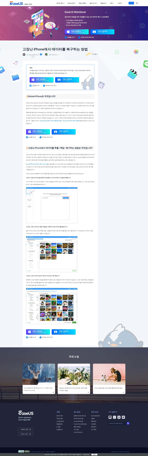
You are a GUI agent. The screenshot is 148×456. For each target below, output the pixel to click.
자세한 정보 (86, 454)
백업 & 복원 (82, 3)
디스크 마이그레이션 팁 (80, 424)
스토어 (120, 3)
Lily (27, 54)
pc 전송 (58, 426)
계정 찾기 (93, 426)
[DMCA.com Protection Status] (27, 451)
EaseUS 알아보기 (95, 415)
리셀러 (93, 418)
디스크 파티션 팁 (78, 421)
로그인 (131, 3)
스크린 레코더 (60, 421)
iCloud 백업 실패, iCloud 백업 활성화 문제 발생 (108, 388)
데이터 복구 (60, 3)
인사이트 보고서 (78, 432)
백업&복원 (59, 424)
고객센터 (93, 424)
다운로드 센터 (24, 429)
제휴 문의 (93, 421)
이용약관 (48, 451)
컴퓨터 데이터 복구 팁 (80, 415)
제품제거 (53, 451)
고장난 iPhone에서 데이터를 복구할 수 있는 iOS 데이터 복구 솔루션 (59, 120)
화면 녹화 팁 (77, 426)
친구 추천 (93, 429)
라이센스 (43, 451)
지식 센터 (76, 429)
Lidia (50, 54)
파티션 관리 (71, 3)
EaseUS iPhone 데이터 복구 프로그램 (37, 164)
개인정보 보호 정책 (35, 451)
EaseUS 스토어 (24, 434)
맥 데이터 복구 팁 (78, 418)
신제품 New (60, 429)
